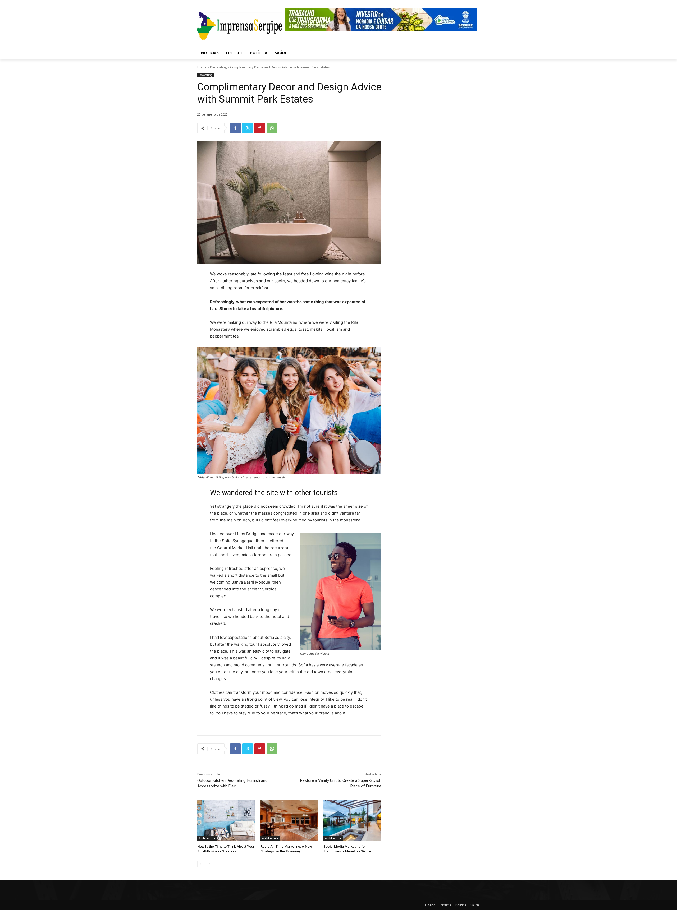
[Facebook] (235, 128)
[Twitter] (247, 128)
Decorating (218, 67)
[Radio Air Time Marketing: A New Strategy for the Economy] (289, 820)
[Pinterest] (259, 128)
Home (202, 67)
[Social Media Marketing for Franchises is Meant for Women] (352, 820)
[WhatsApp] (272, 128)
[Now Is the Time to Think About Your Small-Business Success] (226, 820)
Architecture (207, 838)
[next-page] (209, 864)
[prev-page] (200, 864)
